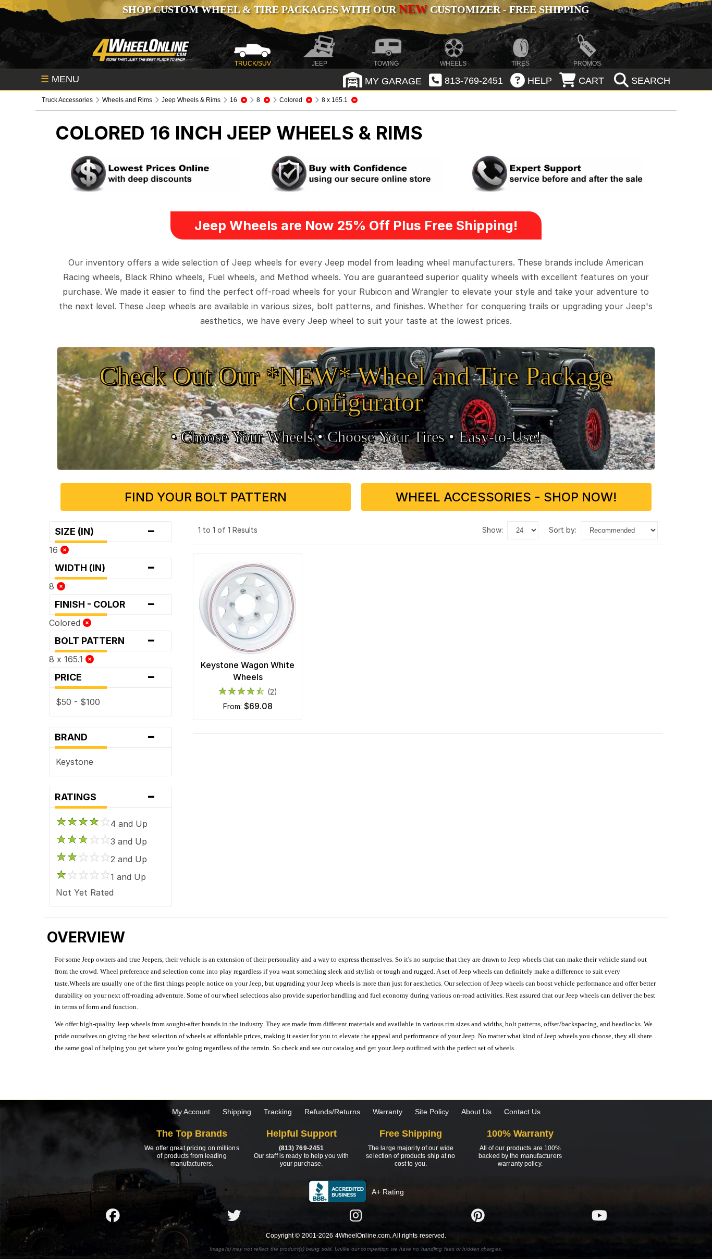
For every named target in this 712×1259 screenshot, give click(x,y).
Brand (105, 737)
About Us (476, 1111)
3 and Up (129, 841)
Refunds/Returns (332, 1111)
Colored (66, 623)
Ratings (105, 797)
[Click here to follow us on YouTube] (599, 1215)
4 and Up (129, 824)
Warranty (387, 1111)
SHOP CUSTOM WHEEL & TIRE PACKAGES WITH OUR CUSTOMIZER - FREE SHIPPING (356, 9)
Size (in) (105, 531)
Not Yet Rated (85, 892)
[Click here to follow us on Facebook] (112, 1215)
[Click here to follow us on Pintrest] (478, 1215)
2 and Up (129, 859)
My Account (191, 1111)
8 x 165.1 (67, 659)
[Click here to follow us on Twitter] (234, 1215)
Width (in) (105, 568)
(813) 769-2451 (301, 1148)
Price (105, 677)
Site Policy (432, 1111)
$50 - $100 (78, 702)
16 (54, 550)
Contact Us (522, 1111)
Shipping (237, 1111)
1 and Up (128, 877)
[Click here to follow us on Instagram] (356, 1215)
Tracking (278, 1111)
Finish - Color (105, 604)
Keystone (74, 762)
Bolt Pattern (105, 641)
